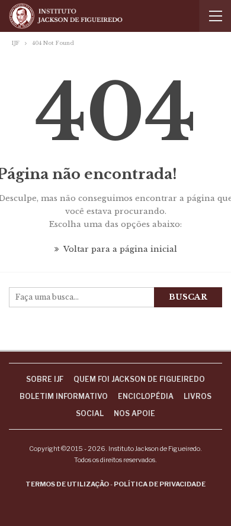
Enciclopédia (146, 396)
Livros (197, 396)
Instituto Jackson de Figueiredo (154, 448)
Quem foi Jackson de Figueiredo (139, 379)
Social (90, 413)
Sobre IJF (44, 379)
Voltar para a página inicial (119, 249)
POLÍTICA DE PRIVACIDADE (160, 484)
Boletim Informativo (64, 396)
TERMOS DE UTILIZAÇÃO (67, 484)
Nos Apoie (134, 413)
